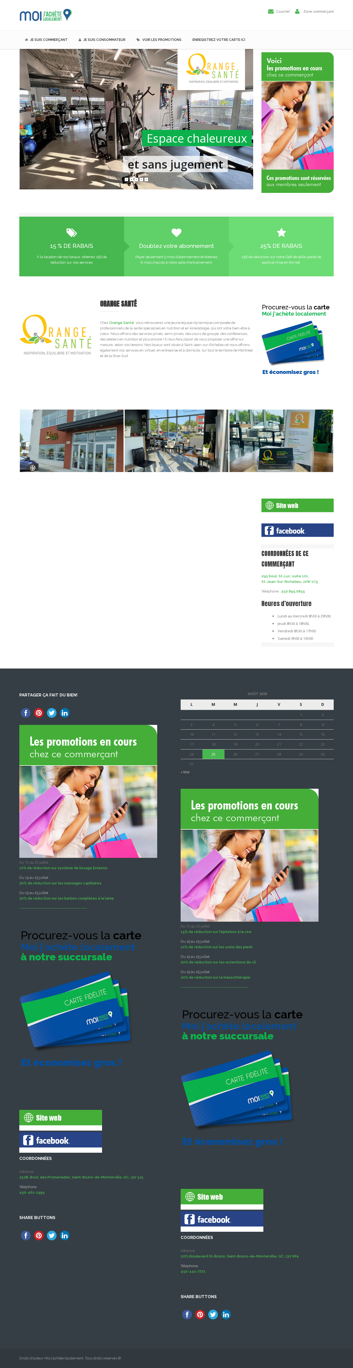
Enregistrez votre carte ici (218, 40)
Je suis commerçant (49, 40)
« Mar (185, 771)
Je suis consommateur (104, 40)
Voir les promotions (161, 40)
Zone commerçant (318, 11)
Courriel (283, 11)
